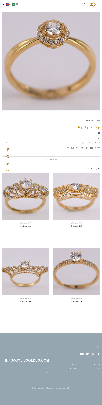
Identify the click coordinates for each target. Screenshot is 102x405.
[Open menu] (16, 4)
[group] (76, 196)
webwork (63, 388)
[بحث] (83, 4)
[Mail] (72, 148)
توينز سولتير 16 (25, 226)
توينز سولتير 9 (76, 226)
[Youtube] (81, 354)
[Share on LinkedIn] (82, 148)
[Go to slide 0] (55, 218)
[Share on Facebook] (87, 148)
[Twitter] (87, 354)
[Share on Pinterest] (77, 148)
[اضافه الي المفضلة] (99, 138)
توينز (98, 120)
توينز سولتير (90, 120)
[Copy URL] (68, 148)
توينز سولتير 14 (25, 301)
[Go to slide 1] (54, 218)
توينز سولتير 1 (76, 301)
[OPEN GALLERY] (51, 61)
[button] (51, 159)
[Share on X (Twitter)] (91, 148)
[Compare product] (99, 133)
